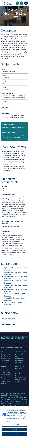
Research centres (20, 376)
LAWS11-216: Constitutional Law (14, 226)
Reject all (14, 429)
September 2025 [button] (8, 318)
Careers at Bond (5, 356)
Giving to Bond (5, 355)
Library (17, 356)
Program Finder (5, 372)
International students (7, 376)
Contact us (4, 353)
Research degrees (20, 377)
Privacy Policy (5, 360)
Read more (12, 405)
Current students (20, 351)
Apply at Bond (5, 370)
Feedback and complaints (19, 361)
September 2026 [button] (8, 324)
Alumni (17, 381)
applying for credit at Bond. (18, 127)
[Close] (27, 408)
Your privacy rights (14, 424)
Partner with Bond (20, 379)
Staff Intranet (19, 358)
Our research (19, 372)
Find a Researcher (20, 374)
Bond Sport (18, 355)
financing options (16, 136)
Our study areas (5, 374)
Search (21, 3)
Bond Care (4, 351)
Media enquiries (5, 358)
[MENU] (26, 3)
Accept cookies (14, 434)
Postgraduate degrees (5, 378)
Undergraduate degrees (5, 382)
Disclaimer (4, 362)
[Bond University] (6, 3)
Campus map (19, 353)
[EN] (17, 3)
